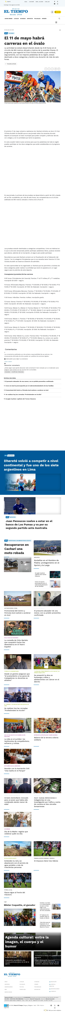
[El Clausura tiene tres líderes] (47, 848)
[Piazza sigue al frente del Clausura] (17, 880)
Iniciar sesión (8, 361)
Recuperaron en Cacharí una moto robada (16, 549)
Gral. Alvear (39, 1)
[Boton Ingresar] (52, 12)
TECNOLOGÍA (23, 989)
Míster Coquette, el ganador (19, 905)
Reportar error (55, 988)
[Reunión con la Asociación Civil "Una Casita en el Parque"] (17, 756)
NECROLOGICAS (8, 992)
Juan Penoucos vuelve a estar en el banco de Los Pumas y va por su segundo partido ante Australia (29, 524)
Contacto (53, 991)
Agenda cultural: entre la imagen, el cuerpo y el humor (27, 941)
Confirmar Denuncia (17, 372)
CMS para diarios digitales (55, 1010)
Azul (25, 1)
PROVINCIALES (37, 986)
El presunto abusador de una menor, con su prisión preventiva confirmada (29, 381)
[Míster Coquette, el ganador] (20, 917)
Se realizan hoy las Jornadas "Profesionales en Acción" (24, 394)
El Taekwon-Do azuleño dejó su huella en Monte (44, 916)
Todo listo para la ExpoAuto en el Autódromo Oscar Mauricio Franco (45, 925)
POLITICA (22, 986)
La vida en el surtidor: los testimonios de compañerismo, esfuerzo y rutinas (16, 741)
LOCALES (16, 18)
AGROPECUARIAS (9, 986)
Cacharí (31, 1)
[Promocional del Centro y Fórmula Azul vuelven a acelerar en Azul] (17, 598)
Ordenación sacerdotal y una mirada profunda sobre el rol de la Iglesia (17, 962)
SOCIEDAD (23, 18)
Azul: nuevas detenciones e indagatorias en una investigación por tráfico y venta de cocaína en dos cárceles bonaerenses (47, 802)
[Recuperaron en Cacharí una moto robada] (17, 564)
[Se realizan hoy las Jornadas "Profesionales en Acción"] (17, 694)
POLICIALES (37, 18)
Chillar (47, 1)
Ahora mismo (8, 18)
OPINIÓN (44, 18)
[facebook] (54, 1)
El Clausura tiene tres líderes (46, 861)
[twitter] (57, 1)
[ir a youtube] (58, 1005)
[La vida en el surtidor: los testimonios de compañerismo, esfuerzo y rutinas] (17, 725)
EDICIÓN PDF (37, 989)
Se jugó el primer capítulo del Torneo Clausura (20, 399)
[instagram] (57, 4)
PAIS (6, 989)
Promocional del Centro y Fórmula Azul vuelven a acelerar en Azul (26, 390)
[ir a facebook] (51, 1005)
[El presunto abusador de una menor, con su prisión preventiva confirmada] (47, 598)
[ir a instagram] (55, 1008)
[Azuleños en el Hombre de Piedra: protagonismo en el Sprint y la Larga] (47, 547)
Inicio (6, 981)
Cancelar (7, 372)
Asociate (58, 12)
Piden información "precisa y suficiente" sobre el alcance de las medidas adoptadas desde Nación (47, 962)
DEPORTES (30, 18)
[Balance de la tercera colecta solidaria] (47, 725)
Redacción (53, 981)
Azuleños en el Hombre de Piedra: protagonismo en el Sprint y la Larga (46, 562)
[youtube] (54, 4)
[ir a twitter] (55, 1005)
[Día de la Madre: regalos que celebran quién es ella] (17, 819)
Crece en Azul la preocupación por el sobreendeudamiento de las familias (29, 386)
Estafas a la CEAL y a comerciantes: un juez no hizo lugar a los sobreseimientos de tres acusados (45, 906)
